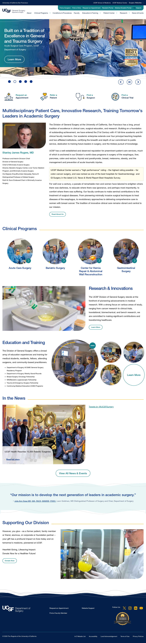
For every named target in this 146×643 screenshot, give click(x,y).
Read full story (13, 459)
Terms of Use (125, 636)
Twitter (124, 608)
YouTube (141, 608)
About (29, 13)
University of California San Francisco (15, 3)
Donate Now (9, 561)
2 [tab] (14, 81)
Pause (129, 82)
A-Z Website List (80, 636)
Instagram (130, 608)
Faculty (77, 13)
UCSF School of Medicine (102, 3)
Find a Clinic (76, 8)
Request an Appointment (91, 8)
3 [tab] (20, 81)
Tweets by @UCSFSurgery (101, 406)
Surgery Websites (135, 3)
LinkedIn (135, 608)
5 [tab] (31, 81)
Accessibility (93, 636)
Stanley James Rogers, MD (18, 152)
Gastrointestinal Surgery (134, 260)
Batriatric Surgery (63, 260)
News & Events (138, 13)
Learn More (14, 50)
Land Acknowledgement (109, 636)
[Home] (13, 11)
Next (138, 82)
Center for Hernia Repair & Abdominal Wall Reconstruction (99, 260)
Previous (121, 82)
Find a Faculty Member (58, 613)
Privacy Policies (138, 636)
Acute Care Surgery (28, 260)
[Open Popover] (92, 345)
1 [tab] (9, 81)
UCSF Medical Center (119, 3)
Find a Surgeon (65, 8)
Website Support (88, 608)
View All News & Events (73, 473)
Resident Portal (107, 8)
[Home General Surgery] (25, 609)
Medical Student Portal (123, 8)
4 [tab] (25, 81)
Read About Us (57, 214)
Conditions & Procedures (62, 13)
